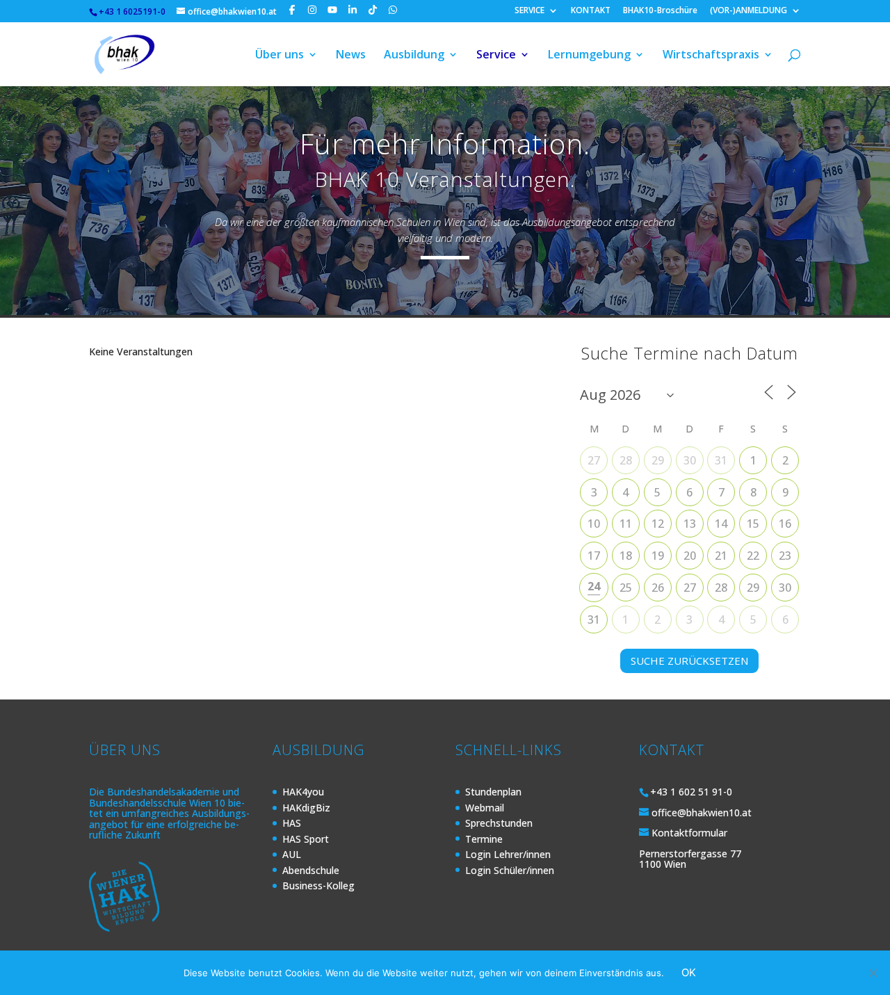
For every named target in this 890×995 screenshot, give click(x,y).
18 (626, 555)
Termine (484, 839)
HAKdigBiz (306, 807)
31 (721, 460)
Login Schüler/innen (509, 870)
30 (689, 460)
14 (721, 523)
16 (785, 523)
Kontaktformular (689, 832)
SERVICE (529, 11)
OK (688, 972)
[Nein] (873, 973)
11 (626, 523)
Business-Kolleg (318, 885)
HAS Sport (305, 839)
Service (496, 55)
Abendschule (310, 870)
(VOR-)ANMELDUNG (748, 11)
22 (753, 555)
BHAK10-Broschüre (660, 11)
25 (626, 587)
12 (658, 523)
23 (785, 555)
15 (753, 523)
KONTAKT (590, 11)
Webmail (484, 807)
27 (594, 460)
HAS (291, 823)
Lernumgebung (589, 55)
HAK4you (303, 791)
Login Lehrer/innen (508, 854)
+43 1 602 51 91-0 (691, 791)
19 (658, 555)
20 (689, 555)
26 (658, 587)
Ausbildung (414, 55)
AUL (291, 854)
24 (594, 586)
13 (689, 523)
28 (626, 460)
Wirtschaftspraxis (711, 55)
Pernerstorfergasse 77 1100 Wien (690, 859)
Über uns (279, 55)
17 (594, 555)
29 (658, 460)
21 (721, 555)
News (351, 55)
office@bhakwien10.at (702, 812)
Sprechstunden (499, 823)
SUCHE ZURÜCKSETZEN (689, 661)
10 (594, 523)
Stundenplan (493, 791)
